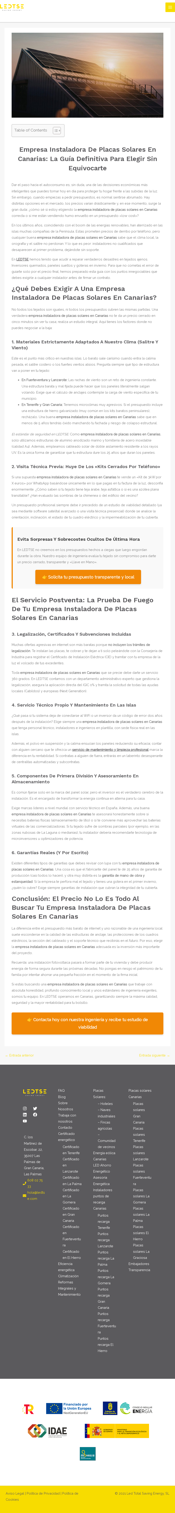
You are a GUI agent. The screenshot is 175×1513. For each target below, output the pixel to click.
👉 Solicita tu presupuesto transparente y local (88, 577)
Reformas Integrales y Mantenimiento (69, 1288)
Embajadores (139, 1264)
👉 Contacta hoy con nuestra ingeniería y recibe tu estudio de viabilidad (87, 1023)
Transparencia (139, 1270)
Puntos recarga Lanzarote (105, 1240)
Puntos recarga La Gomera (106, 1277)
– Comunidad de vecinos (107, 1141)
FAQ (61, 1090)
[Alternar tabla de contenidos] (54, 130)
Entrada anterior (19, 1055)
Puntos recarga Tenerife (104, 1221)
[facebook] (37, 1115)
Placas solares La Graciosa (141, 1251)
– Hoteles (105, 1104)
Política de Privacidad (43, 1493)
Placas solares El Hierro (141, 1233)
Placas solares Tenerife (139, 1134)
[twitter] (37, 1108)
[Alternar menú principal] (170, 7)
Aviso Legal (15, 1493)
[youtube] (25, 1121)
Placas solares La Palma (141, 1214)
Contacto (65, 1127)
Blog (62, 1097)
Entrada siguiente (154, 1055)
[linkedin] (27, 1115)
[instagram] (27, 1108)
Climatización (68, 1276)
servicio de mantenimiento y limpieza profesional (110, 750)
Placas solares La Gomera (141, 1196)
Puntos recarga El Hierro (105, 1345)
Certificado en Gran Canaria (71, 1214)
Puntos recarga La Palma (106, 1258)
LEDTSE (22, 259)
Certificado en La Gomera (71, 1196)
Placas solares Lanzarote (141, 1153)
